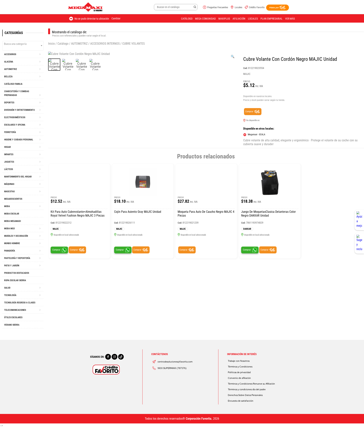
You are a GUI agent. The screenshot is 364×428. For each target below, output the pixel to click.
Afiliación (239, 18)
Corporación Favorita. (199, 418)
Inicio (51, 43)
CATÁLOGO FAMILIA (13, 84)
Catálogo (186, 18)
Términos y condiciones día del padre (247, 389)
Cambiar (115, 18)
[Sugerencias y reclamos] (359, 243)
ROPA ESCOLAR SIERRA (15, 280)
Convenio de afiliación (239, 378)
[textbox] (22, 44)
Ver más (290, 18)
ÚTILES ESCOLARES (13, 317)
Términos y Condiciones (240, 366)
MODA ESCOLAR (11, 213)
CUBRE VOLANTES (133, 43)
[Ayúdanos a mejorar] (359, 220)
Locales (238, 7)
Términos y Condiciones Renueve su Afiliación (251, 383)
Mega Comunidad (205, 18)
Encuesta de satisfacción (240, 400)
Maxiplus (224, 18)
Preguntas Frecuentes (217, 7)
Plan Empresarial (271, 18)
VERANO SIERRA (11, 325)
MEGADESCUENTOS (13, 199)
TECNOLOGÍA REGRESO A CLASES (19, 302)
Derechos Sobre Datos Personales (245, 395)
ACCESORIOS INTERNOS (105, 43)
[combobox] (23, 46)
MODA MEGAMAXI (12, 221)
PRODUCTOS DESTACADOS (16, 273)
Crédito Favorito (257, 7)
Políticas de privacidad (239, 372)
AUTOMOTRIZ (79, 43)
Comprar (249, 111)
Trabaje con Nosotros (238, 360)
